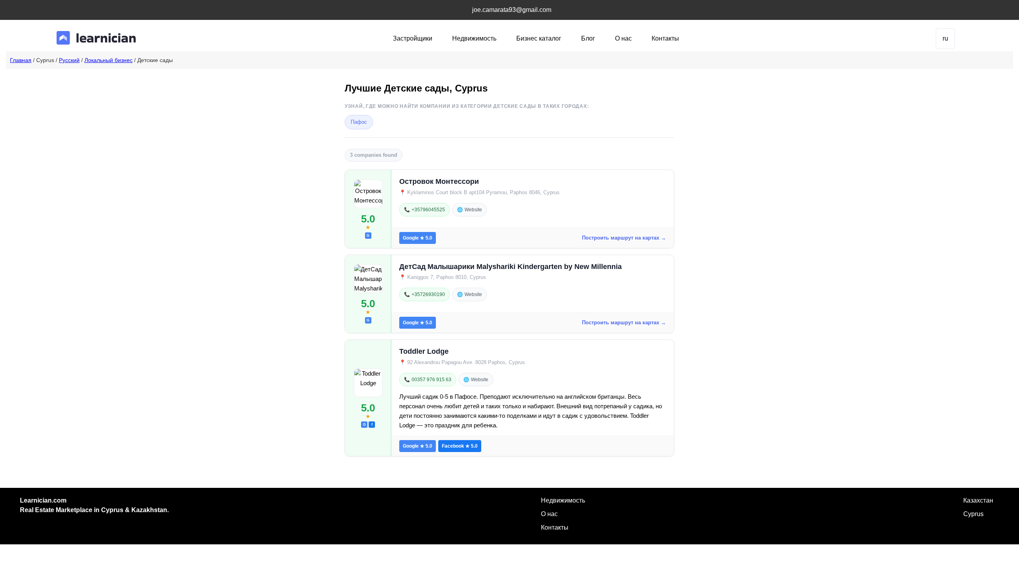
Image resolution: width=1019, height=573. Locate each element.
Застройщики (412, 38)
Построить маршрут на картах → (624, 238)
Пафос (359, 122)
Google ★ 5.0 (417, 238)
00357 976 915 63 (427, 379)
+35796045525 (424, 209)
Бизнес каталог (538, 38)
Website (469, 209)
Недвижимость (474, 38)
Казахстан (978, 500)
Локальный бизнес (108, 60)
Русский (69, 60)
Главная (20, 60)
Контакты (665, 38)
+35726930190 (424, 294)
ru (945, 38)
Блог (588, 38)
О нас (623, 38)
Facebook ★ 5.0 (460, 446)
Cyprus (973, 514)
